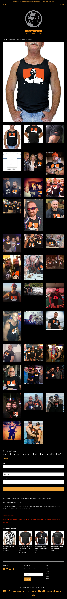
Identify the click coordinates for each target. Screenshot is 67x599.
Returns (47, 576)
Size (4, 463)
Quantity (5, 479)
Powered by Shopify (42, 588)
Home (4, 39)
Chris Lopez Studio (33, 588)
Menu (6, 4)
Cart (63, 4)
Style (4, 471)
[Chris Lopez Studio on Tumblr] (13, 569)
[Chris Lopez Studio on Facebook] (4, 569)
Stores (47, 571)
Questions (48, 569)
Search (47, 578)
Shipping (47, 574)
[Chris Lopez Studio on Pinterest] (7, 569)
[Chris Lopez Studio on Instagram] (10, 569)
